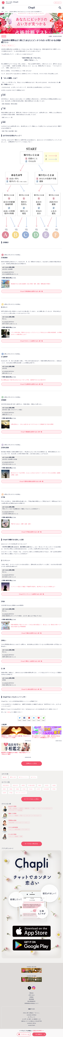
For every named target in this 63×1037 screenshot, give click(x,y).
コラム (3, 36)
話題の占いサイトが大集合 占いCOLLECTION (31, 1021)
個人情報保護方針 (31, 1001)
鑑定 (5, 777)
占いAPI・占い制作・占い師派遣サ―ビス (31, 1019)
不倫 (11, 792)
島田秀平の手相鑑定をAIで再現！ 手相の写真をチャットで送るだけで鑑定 (15, 753)
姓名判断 (20, 810)
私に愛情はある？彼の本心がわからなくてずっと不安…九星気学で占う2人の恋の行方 (23, 380)
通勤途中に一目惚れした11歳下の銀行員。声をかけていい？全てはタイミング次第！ (15, 736)
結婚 (54, 785)
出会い (31, 789)
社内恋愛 (46, 789)
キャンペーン (24, 777)
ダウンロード (58, 2)
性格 (54, 789)
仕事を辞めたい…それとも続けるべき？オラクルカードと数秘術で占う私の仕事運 (32, 424)
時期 (23, 785)
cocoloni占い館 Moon (31, 1015)
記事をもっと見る (31, 763)
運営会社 (31, 993)
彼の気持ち (6, 785)
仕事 (4, 792)
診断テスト (11, 45)
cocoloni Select (31, 1025)
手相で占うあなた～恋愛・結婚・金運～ (21, 524)
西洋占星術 (11, 822)
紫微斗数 (27, 808)
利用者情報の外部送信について (31, 1003)
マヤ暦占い (33, 808)
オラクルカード (12, 810)
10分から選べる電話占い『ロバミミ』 (31, 1012)
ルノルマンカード (48, 808)
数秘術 (16, 815)
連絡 (18, 789)
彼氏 (40, 785)
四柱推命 (15, 808)
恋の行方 (15, 785)
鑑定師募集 (31, 999)
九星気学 (21, 808)
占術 (4, 45)
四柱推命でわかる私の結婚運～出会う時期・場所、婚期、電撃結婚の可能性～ (31, 283)
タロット (40, 808)
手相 (21, 815)
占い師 (14, 777)
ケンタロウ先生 (12, 834)
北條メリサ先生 (12, 813)
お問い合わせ (31, 995)
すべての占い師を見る (31, 843)
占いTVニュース (31, 1017)
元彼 (24, 789)
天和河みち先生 (12, 820)
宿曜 (10, 808)
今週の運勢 (32, 785)
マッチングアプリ (21, 792)
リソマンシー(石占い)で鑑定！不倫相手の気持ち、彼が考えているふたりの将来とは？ (33, 586)
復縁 (11, 789)
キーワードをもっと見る (31, 799)
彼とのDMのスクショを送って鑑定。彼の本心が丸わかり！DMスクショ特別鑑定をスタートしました (46, 736)
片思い (47, 785)
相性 (4, 789)
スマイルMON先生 (13, 827)
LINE (38, 789)
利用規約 (31, 997)
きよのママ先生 (12, 806)
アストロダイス (25, 829)
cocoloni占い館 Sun (31, 1023)
